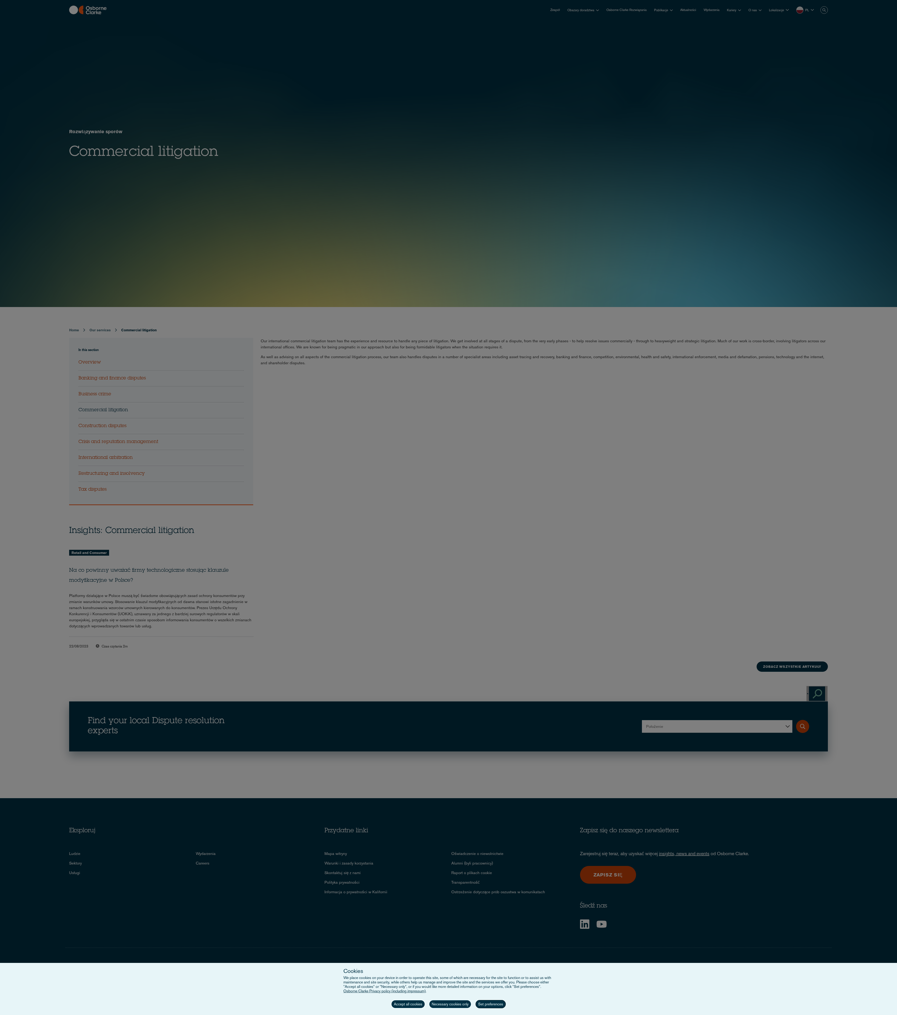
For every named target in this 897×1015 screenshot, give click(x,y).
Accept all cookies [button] (408, 1004)
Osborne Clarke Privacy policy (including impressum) (384, 991)
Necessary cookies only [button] (450, 1004)
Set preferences (490, 1004)
